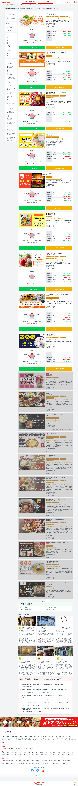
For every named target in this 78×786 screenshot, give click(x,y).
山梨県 (63, 752)
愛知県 (24, 754)
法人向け (8, 127)
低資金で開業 (9, 138)
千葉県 (50, 752)
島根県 (63, 754)
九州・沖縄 (9, 56)
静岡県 (20, 754)
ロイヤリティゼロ (10, 134)
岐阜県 (16, 754)
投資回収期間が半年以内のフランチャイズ (11, 136)
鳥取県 (59, 754)
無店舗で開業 (9, 123)
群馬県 (41, 752)
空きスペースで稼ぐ (10, 129)
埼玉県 (46, 752)
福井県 (12, 754)
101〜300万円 (9, 26)
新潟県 (67, 752)
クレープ (8, 82)
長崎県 (33, 755)
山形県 (24, 752)
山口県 (3, 755)
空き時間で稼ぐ (9, 114)
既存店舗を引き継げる (23, 4)
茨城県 (33, 752)
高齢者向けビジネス (10, 118)
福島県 (29, 752)
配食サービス (9, 90)
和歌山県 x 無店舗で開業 (51, 607)
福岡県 (24, 755)
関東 (7, 39)
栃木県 (37, 752)
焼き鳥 (8, 81)
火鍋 (7, 99)
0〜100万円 (9, 25)
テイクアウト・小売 (10, 14)
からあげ (8, 86)
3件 (38, 711)
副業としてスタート (10, 130)
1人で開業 (9, 115)
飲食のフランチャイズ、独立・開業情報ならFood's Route (9, 4)
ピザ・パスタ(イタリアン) (10, 88)
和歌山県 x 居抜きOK (24, 607)
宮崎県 (46, 755)
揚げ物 (8, 97)
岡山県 (67, 754)
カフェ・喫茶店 (9, 75)
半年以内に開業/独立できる (10, 110)
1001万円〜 (9, 30)
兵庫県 (9, 49)
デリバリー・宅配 (10, 17)
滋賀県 (9, 45)
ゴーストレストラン (10, 62)
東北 (7, 37)
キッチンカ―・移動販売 (11, 18)
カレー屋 (8, 89)
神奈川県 (58, 752)
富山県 (3, 754)
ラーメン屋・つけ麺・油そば (11, 77)
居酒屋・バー (9, 70)
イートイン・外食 (10, 15)
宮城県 (16, 752)
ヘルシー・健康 (9, 69)
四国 (7, 55)
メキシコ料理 (9, 95)
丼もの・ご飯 (9, 96)
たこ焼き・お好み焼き (11, 78)
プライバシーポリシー (12, 778)
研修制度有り (9, 120)
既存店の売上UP (10, 140)
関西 (7, 43)
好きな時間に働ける (10, 112)
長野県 (72, 752)
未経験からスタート (10, 116)
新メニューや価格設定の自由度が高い (11, 133)
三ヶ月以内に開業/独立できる (10, 108)
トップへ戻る (39, 775)
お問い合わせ (39, 778)
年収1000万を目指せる (11, 137)
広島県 (72, 754)
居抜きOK (8, 126)
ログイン (71, 2)
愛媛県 (16, 755)
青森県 (8, 752)
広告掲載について (66, 778)
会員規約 (25, 778)
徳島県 (8, 755)
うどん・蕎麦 (9, 85)
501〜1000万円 (9, 29)
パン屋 (8, 71)
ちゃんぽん (9, 100)
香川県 (12, 755)
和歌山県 (9, 52)
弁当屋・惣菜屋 (9, 92)
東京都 (54, 752)
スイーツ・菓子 (9, 63)
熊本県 (37, 755)
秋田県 (20, 752)
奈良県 (9, 50)
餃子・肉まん (9, 73)
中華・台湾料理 (9, 67)
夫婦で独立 (9, 111)
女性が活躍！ (9, 119)
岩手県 (12, 752)
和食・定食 (9, 93)
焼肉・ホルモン (9, 74)
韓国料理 (8, 64)
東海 (7, 42)
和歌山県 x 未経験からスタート (26, 609)
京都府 (9, 46)
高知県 (20, 755)
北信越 (8, 40)
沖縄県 (55, 755)
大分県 (41, 755)
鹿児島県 (50, 755)
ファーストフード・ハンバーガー (11, 84)
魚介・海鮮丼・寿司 (10, 103)
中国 (7, 53)
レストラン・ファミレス (11, 79)
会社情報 (52, 778)
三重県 (29, 754)
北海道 (8, 35)
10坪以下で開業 (10, 125)
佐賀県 (29, 755)
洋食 (7, 101)
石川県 (8, 754)
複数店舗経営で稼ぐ (10, 131)
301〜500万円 (9, 27)
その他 (8, 19)
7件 (35, 705)
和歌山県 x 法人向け (50, 609)
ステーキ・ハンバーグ (11, 66)
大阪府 (9, 47)
